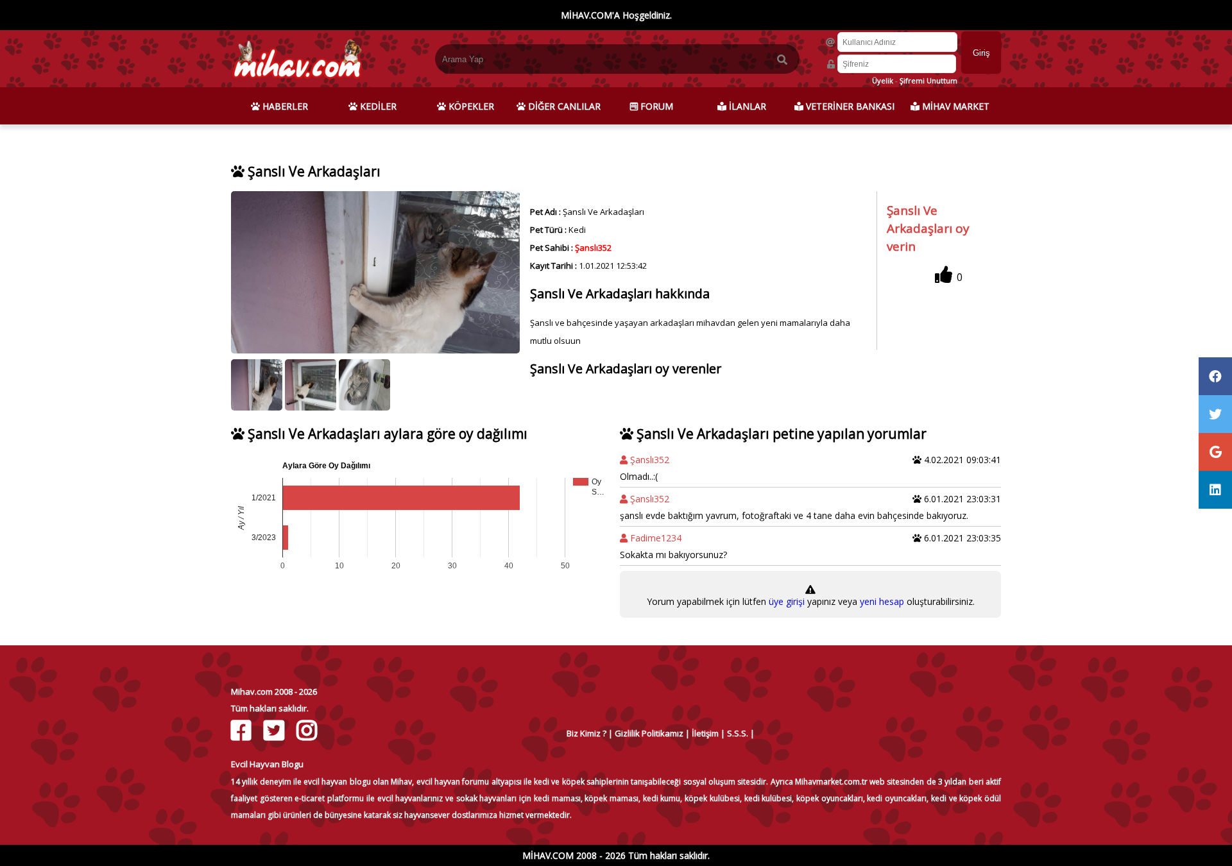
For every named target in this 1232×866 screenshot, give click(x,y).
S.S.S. (737, 733)
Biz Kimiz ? (586, 733)
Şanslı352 (593, 247)
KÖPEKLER (470, 106)
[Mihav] (297, 81)
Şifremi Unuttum (928, 80)
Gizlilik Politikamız (649, 733)
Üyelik (882, 80)
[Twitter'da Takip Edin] (275, 730)
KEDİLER (377, 106)
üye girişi (788, 601)
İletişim (705, 733)
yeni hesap (880, 601)
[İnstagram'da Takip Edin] (308, 730)
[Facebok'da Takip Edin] (243, 730)
